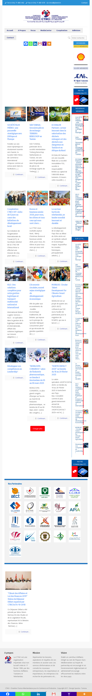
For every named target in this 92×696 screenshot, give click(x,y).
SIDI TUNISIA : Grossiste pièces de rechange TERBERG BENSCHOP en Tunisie (36, 132)
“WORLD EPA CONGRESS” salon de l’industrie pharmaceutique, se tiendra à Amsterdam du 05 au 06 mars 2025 (37, 374)
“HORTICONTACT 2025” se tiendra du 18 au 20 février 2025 (60, 370)
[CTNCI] (46, 16)
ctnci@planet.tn (55, 3)
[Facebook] (26, 44)
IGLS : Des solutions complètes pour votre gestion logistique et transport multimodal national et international (14, 296)
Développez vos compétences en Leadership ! (14, 369)
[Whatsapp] (30, 44)
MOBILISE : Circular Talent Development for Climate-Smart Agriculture (60, 290)
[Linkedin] (35, 44)
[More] (49, 44)
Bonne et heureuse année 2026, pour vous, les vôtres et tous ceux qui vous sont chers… (37, 216)
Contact (84, 3)
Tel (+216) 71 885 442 (15, 3)
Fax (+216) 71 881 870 (36, 3)
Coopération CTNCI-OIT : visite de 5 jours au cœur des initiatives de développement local (14, 217)
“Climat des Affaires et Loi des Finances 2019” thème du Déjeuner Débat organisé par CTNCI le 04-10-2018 (17, 599)
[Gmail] (40, 44)
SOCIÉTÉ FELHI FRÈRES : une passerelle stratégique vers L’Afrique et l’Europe (14, 132)
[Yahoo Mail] (44, 44)
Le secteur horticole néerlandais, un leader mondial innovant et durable (58, 216)
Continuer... (19, 174)
